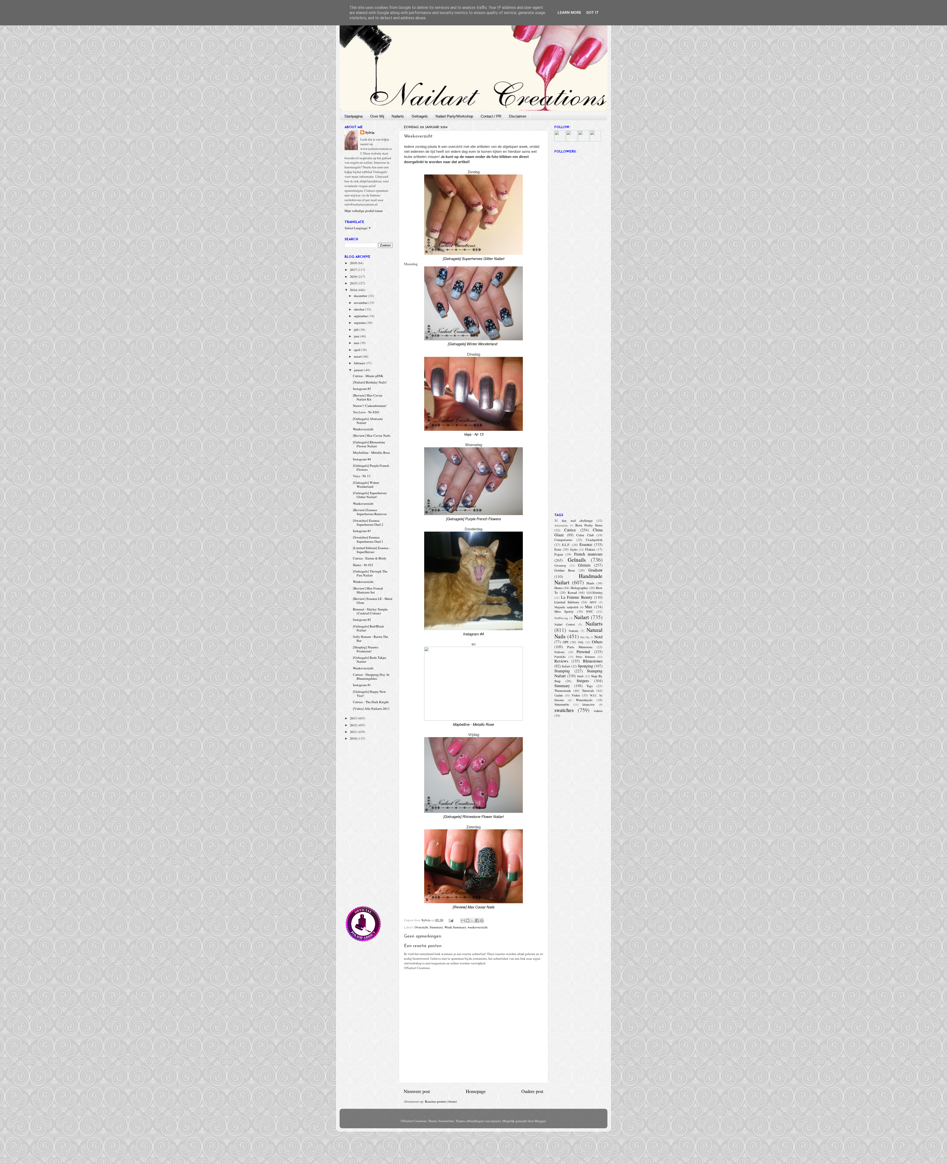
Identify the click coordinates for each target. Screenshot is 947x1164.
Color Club (585, 535)
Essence (586, 544)
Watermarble (561, 704)
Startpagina (353, 116)
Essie (557, 549)
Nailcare (573, 631)
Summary (436, 927)
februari (360, 363)
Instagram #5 (362, 388)
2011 (354, 732)
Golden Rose (564, 570)
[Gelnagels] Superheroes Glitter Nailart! (370, 495)
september (361, 316)
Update (558, 695)
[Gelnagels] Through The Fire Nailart (370, 573)
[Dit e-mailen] (462, 920)
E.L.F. (566, 544)
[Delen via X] (472, 920)
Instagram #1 (362, 685)
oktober (359, 309)
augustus (360, 322)
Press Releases (585, 657)
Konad (572, 592)
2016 (354, 276)
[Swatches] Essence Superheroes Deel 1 (368, 539)
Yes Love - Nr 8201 (366, 412)
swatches (564, 709)
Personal (583, 651)
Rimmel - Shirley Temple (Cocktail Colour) (370, 611)
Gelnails (577, 559)
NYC (589, 611)
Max (588, 606)
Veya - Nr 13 (361, 476)
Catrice (570, 530)
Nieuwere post (417, 1091)
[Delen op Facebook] (476, 920)
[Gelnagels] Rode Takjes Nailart (369, 659)
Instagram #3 (362, 531)
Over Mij (377, 116)
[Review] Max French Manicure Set (368, 590)
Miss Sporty (564, 611)
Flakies (590, 549)
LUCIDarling (594, 592)
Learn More (569, 12)
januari (359, 370)
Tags (589, 686)
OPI (565, 642)
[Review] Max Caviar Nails (371, 435)
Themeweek (562, 690)
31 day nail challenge (573, 520)
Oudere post (532, 1091)
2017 (354, 269)
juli (356, 329)
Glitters (584, 565)
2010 (354, 738)
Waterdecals (584, 700)
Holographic (579, 588)
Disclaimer (517, 116)
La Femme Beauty (576, 597)
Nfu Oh (584, 637)
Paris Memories (579, 647)
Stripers (583, 680)
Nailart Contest (564, 624)
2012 (354, 725)
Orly (580, 642)
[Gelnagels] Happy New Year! (369, 693)
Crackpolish (594, 540)
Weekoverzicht (363, 429)
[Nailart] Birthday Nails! (370, 382)
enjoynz (495, 1121)
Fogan (558, 554)
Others (597, 641)
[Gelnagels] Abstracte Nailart (368, 421)
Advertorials (561, 525)
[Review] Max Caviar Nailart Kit (367, 397)
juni (357, 336)
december (361, 296)
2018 (354, 263)
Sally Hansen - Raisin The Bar (370, 638)
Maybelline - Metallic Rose (371, 452)
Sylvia (369, 132)
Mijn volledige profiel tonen (364, 210)
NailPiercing (561, 618)
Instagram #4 (362, 459)
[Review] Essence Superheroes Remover (370, 512)
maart (358, 356)
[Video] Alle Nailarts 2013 (371, 708)
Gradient (595, 570)
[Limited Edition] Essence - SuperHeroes (371, 550)
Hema (558, 588)
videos (598, 711)
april (357, 349)
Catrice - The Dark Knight (371, 702)
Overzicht (421, 927)
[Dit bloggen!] (467, 920)
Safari (566, 666)
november (361, 302)
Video (576, 695)
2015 (354, 283)
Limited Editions (566, 602)
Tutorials (588, 690)
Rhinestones (592, 661)
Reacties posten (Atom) (441, 1101)
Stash (580, 676)
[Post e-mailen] (450, 920)
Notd (598, 637)
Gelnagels (420, 116)
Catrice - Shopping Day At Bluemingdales (371, 676)
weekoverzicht (478, 927)
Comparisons (563, 540)
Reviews (561, 661)
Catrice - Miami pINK (368, 376)
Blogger (540, 1121)
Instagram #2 (362, 619)
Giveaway (560, 565)
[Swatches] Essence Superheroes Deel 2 (368, 522)
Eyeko (574, 549)
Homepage (476, 1091)
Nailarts (398, 116)
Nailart (581, 617)
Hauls (590, 583)
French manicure (588, 554)
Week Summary (455, 927)
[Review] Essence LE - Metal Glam (372, 600)
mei (357, 343)
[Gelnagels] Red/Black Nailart (368, 628)
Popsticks (560, 657)
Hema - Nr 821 (363, 565)
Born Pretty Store (588, 525)
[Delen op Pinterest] (481, 920)
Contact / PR (491, 116)
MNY (593, 602)
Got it (592, 12)
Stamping (562, 671)
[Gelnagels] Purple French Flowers (371, 467)
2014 (354, 290)
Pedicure (559, 652)
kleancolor (589, 704)
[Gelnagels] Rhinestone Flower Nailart (369, 444)
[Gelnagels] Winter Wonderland (366, 484)
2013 (354, 718)
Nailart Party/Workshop (454, 116)
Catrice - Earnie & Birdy (369, 558)
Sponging (585, 666)
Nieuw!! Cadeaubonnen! (370, 405)
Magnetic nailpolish (566, 607)
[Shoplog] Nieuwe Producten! (365, 649)
